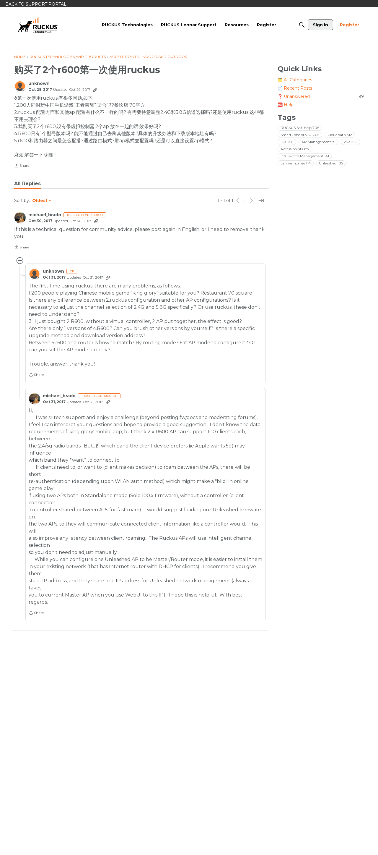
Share (21, 166)
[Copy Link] (95, 89)
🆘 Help (286, 104)
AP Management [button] (318, 142)
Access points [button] (295, 149)
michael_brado (44, 214)
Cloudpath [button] (340, 134)
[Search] (301, 25)
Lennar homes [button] (296, 163)
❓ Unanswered (321, 96)
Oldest (40, 201)
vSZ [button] (350, 142)
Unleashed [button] (331, 163)
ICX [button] (287, 142)
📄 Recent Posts (295, 88)
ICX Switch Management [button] (305, 156)
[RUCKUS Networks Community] (38, 25)
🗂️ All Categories (295, 80)
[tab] (27, 184)
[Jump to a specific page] (261, 200)
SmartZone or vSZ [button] (300, 134)
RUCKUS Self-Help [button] (300, 127)
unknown (39, 83)
